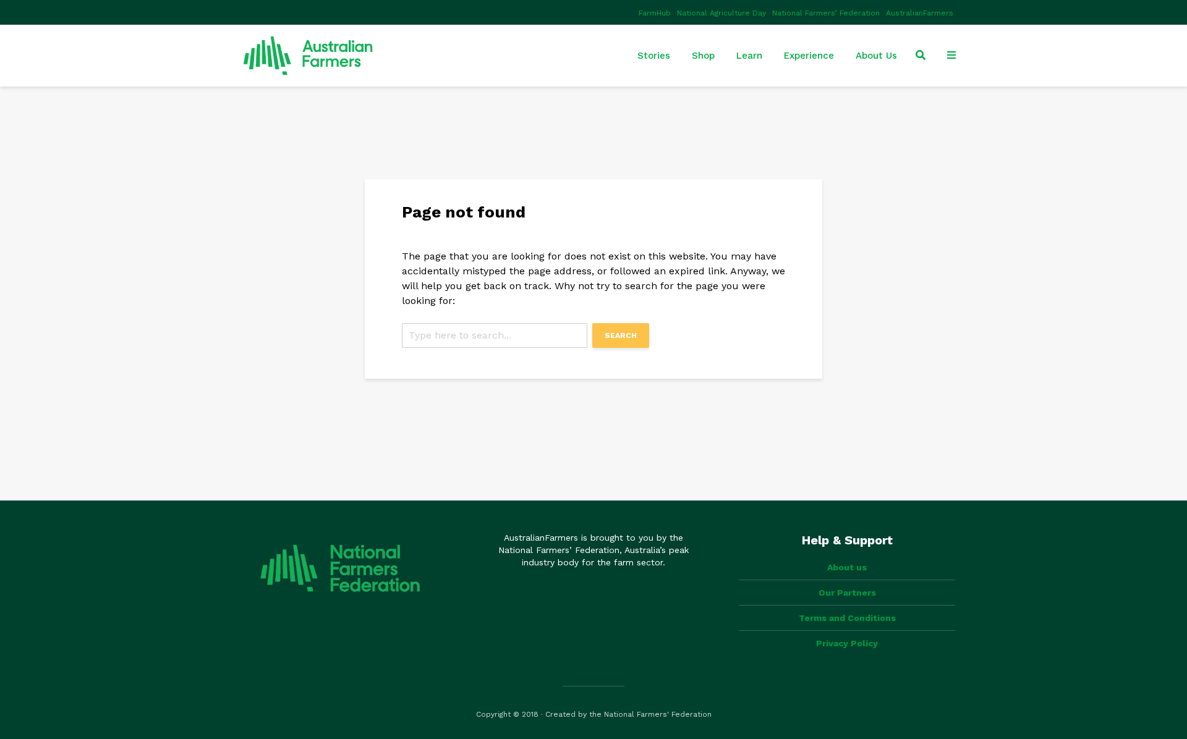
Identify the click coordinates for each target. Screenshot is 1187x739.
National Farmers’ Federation (826, 13)
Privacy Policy (847, 643)
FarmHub (655, 13)
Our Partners (847, 593)
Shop (703, 55)
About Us (876, 55)
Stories (653, 55)
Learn (749, 55)
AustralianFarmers (919, 13)
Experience (809, 55)
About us (847, 567)
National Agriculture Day (721, 13)
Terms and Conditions (847, 618)
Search (621, 335)
